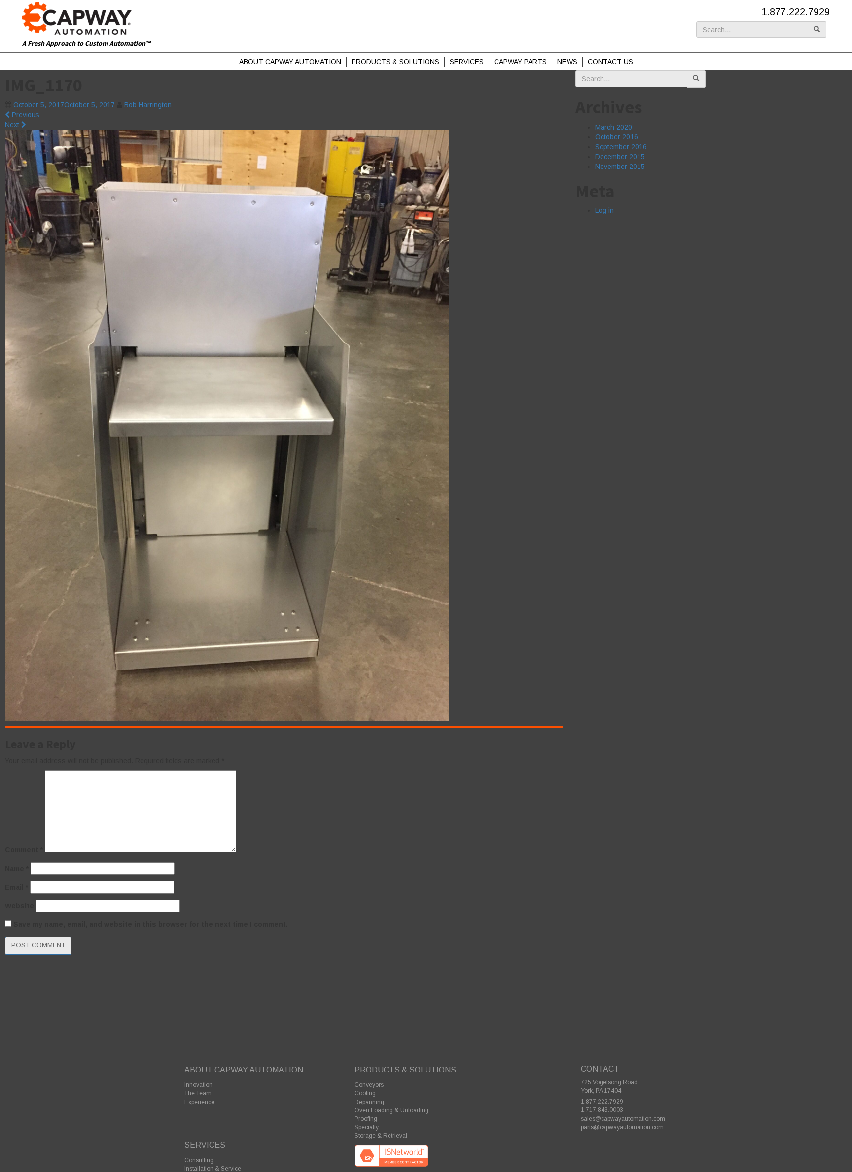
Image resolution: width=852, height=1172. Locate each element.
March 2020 (613, 127)
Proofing (366, 1118)
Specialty (367, 1127)
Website (19, 906)
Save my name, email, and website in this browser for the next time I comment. (150, 924)
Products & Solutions (395, 62)
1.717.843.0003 (602, 1109)
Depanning (369, 1102)
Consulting (198, 1160)
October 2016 (616, 137)
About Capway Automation (290, 62)
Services (467, 62)
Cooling (365, 1093)
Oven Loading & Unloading (391, 1110)
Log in (604, 210)
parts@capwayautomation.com (622, 1127)
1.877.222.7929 (795, 11)
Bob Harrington (148, 105)
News (567, 62)
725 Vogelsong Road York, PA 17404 (609, 1086)
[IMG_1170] (227, 425)
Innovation (198, 1084)
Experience (199, 1102)
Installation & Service (212, 1168)
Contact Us (610, 62)
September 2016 (621, 147)
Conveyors (369, 1084)
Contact (600, 1069)
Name (17, 868)
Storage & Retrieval (381, 1135)
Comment (24, 850)
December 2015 (620, 157)
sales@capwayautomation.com (623, 1118)
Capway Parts (520, 62)
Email (16, 887)
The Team (198, 1093)
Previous (24, 115)
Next (13, 125)
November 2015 (620, 166)
